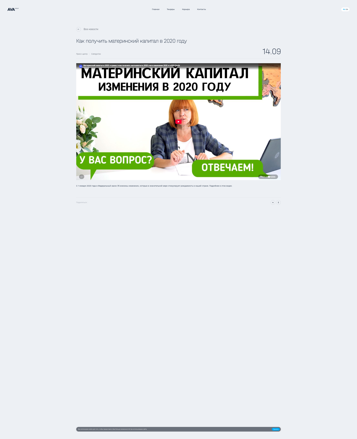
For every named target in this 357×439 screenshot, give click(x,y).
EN (347, 9)
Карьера (186, 9)
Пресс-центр (82, 54)
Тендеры (171, 9)
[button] (276, 429)
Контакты (201, 9)
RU (344, 9)
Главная (155, 9)
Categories (96, 54)
